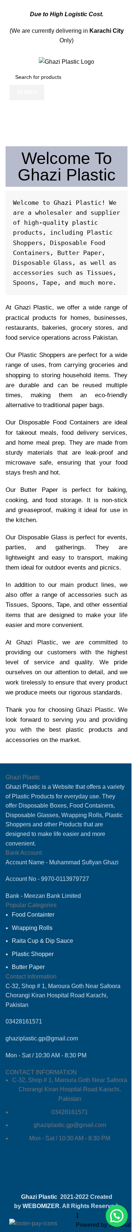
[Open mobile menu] (8, 62)
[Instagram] (38, 1172)
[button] (117, 1216)
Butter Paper (39, 489)
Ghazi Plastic (33, 307)
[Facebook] (18, 1172)
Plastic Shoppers (41, 354)
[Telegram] (58, 1172)
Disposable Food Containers (59, 422)
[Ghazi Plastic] (66, 61)
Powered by (103, 1225)
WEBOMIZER (41, 1206)
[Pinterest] (98, 1172)
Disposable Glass (42, 537)
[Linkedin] (78, 1172)
